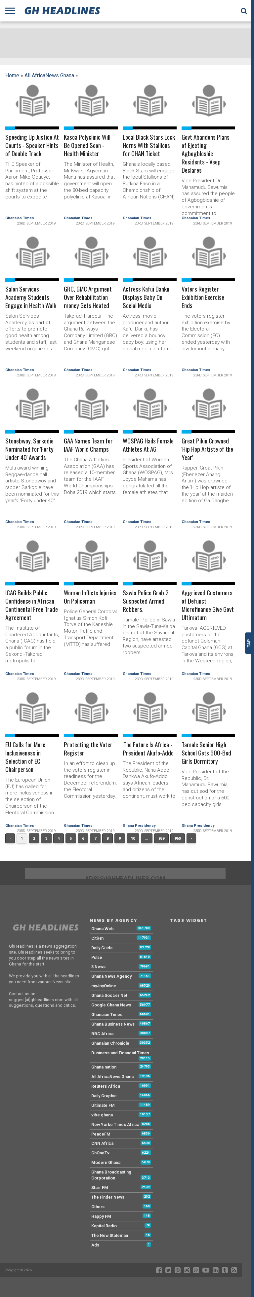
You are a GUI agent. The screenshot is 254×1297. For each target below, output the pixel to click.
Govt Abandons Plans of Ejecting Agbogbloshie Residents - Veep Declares (206, 153)
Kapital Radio (104, 1225)
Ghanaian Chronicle (110, 1043)
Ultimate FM (103, 1105)
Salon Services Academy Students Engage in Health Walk (30, 297)
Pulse (96, 957)
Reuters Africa (105, 1086)
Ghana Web (102, 928)
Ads (95, 1245)
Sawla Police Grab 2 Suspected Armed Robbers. (146, 601)
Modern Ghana (105, 1162)
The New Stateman (109, 1235)
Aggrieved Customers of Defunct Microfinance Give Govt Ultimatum (208, 605)
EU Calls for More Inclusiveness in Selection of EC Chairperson (25, 757)
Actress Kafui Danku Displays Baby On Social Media (146, 297)
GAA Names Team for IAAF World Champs (88, 445)
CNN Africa (102, 1143)
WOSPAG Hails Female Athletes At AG (148, 445)
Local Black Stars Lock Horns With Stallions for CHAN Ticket (149, 145)
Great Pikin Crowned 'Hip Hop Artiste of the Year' (207, 449)
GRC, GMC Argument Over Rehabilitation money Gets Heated (88, 297)
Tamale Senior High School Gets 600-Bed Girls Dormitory (206, 753)
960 (178, 838)
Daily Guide (102, 947)
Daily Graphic (104, 1095)
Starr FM (99, 1187)
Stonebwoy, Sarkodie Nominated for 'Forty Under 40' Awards (29, 449)
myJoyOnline (103, 985)
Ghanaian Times (19, 218)
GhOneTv (100, 1152)
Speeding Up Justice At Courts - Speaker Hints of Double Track (32, 145)
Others (98, 1206)
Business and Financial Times (120, 1052)
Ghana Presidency (139, 826)
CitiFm (97, 938)
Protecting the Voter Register (88, 749)
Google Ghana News (111, 1004)
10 (133, 838)
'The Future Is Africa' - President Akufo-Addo (148, 749)
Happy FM (101, 1216)
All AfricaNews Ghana (49, 75)
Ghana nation (103, 1067)
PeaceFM (100, 1134)
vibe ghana (102, 1114)
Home (12, 75)
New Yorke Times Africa (115, 1124)
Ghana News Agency (111, 976)
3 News (98, 966)
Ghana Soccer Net (109, 995)
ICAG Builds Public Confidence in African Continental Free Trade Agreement (31, 605)
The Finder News (107, 1197)
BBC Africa (102, 1033)
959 (161, 838)
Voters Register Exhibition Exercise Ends (203, 297)
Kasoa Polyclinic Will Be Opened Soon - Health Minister (87, 145)
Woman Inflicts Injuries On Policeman (90, 597)
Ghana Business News (113, 1024)
